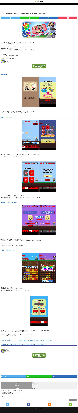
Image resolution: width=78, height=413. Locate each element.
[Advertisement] (39, 9)
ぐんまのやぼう (8, 49)
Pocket (68, 18)
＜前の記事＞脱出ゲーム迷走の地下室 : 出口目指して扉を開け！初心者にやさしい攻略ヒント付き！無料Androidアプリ (24, 344)
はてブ (49, 18)
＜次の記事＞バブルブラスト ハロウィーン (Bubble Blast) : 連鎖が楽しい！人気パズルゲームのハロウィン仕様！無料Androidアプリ (26, 340)
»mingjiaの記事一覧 (73, 399)
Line (29, 18)
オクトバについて (39, 408)
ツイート (10, 18)
